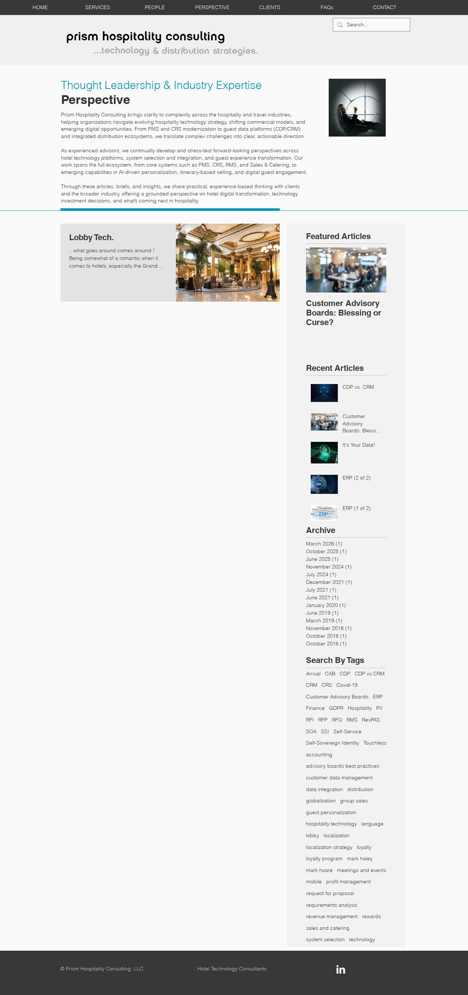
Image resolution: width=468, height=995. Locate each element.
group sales (354, 800)
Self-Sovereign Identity (332, 742)
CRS (327, 685)
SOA (311, 731)
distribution (360, 789)
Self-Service (347, 731)
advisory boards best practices (342, 766)
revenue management (332, 916)
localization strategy (329, 847)
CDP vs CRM (370, 673)
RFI (310, 719)
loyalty (364, 847)
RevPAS (371, 719)
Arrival (313, 673)
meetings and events (361, 870)
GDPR (336, 708)
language (372, 823)
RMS (352, 719)
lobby (312, 835)
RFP (323, 719)
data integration (324, 789)
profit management (348, 881)
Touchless (374, 742)
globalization (321, 800)
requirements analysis (331, 905)
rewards (371, 916)
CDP (345, 673)
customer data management (339, 777)
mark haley (360, 858)
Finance (315, 708)
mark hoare (319, 870)
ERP (378, 696)
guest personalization (331, 812)
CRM (311, 685)
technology (362, 939)
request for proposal (330, 893)
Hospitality (360, 708)
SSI (325, 731)
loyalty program (324, 858)
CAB (330, 673)
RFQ (337, 719)
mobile (314, 881)
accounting (319, 754)
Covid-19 (347, 685)
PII (379, 708)
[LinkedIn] (340, 969)
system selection (325, 939)
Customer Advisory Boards (337, 696)
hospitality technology (331, 823)
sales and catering (328, 928)
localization (337, 835)
